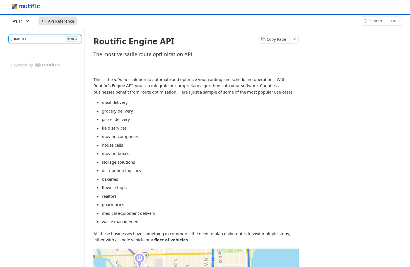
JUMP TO (44, 39)
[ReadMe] (48, 65)
